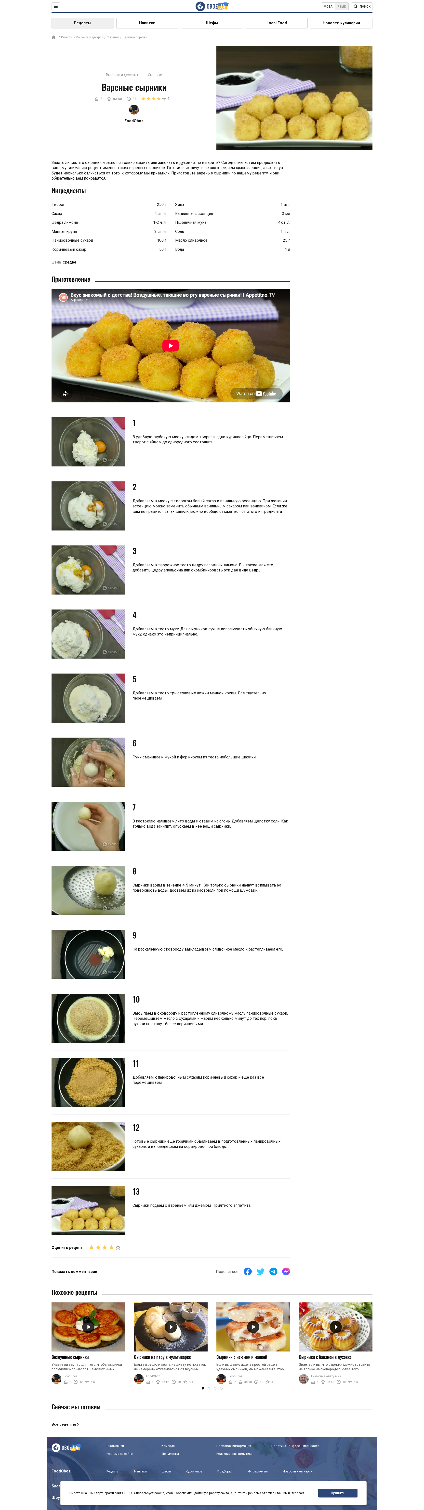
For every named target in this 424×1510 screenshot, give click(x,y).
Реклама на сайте (119, 1454)
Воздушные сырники (70, 1357)
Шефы (212, 23)
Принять (338, 1493)
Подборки (225, 1471)
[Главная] (53, 37)
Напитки (147, 23)
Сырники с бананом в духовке (325, 1357)
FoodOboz (71, 1376)
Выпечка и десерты (89, 37)
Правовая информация (233, 1446)
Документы (170, 1454)
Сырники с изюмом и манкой (241, 1357)
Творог (58, 204)
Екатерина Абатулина (326, 1376)
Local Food (276, 23)
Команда (168, 1446)
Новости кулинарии (341, 23)
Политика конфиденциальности (295, 1446)
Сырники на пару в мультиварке (162, 1357)
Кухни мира (194, 1471)
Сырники (113, 37)
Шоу (56, 1497)
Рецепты (82, 23)
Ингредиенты (258, 1471)
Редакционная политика (234, 1454)
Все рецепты (64, 1424)
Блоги (57, 1486)
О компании (115, 1446)
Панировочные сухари (72, 240)
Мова (328, 6)
